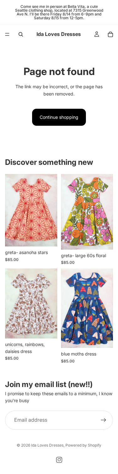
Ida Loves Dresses (47, 445)
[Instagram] (59, 460)
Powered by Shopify (83, 445)
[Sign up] (103, 419)
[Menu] (7, 34)
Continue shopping (59, 117)
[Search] (21, 34)
